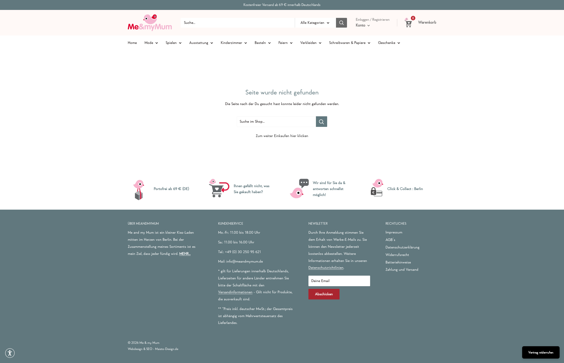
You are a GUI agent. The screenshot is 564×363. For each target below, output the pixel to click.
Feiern (283, 42)
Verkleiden (308, 42)
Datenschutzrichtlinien (325, 267)
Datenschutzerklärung (402, 247)
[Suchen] (341, 23)
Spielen (171, 42)
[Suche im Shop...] (321, 121)
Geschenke (386, 42)
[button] (9, 353)
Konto (361, 25)
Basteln (260, 42)
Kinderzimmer (231, 42)
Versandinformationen (235, 292)
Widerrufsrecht (397, 255)
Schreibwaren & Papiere (347, 42)
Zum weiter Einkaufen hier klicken (282, 136)
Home (132, 42)
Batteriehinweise (398, 262)
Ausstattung (198, 42)
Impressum (394, 232)
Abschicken (324, 294)
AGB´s (390, 240)
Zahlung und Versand (402, 269)
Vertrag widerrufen (540, 352)
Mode (149, 42)
